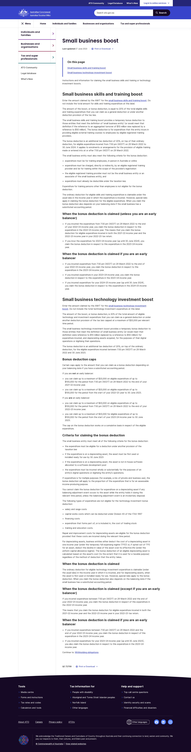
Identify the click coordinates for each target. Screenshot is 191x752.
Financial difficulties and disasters (140, 707)
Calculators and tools (31, 707)
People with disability (82, 692)
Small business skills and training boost (86, 68)
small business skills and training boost (127, 100)
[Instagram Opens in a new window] (170, 721)
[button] (102, 49)
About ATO (23, 722)
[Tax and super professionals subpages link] (53, 57)
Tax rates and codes (31, 702)
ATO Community (96, 3)
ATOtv (71, 722)
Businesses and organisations (98, 23)
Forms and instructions (32, 697)
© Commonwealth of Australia (49, 744)
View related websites (76, 744)
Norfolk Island (79, 702)
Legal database (28, 73)
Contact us (129, 697)
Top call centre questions (136, 692)
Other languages (80, 707)
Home (43, 23)
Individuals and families (64, 23)
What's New (132, 3)
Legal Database (115, 3)
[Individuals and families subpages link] (53, 33)
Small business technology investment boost (89, 72)
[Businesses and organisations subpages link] (53, 45)
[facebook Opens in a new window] (156, 721)
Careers (39, 722)
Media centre (27, 692)
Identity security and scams (137, 702)
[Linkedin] (163, 721)
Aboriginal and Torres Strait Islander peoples (93, 697)
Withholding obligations (86, 652)
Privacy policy (55, 722)
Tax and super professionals (135, 23)
